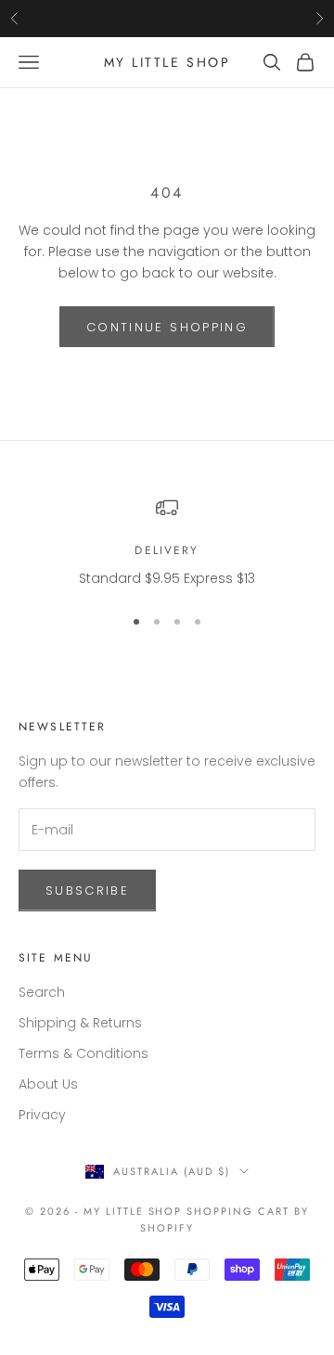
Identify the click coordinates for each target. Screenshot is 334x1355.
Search (42, 992)
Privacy (42, 1114)
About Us (48, 1084)
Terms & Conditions (83, 1053)
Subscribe (87, 890)
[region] (167, 542)
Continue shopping (167, 327)
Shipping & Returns (80, 1022)
